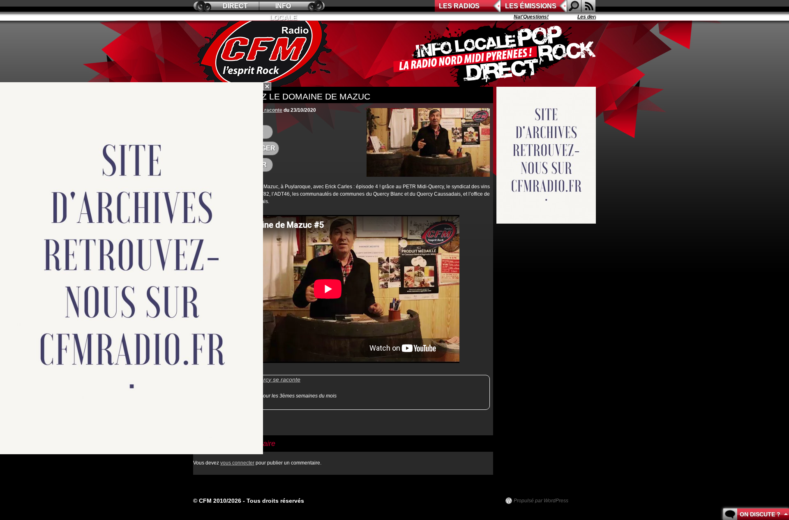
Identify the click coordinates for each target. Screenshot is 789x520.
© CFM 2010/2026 (217, 500)
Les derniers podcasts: (592, 17)
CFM (264, 54)
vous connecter (237, 463)
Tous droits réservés (275, 500)
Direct (235, 5)
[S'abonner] (588, 6)
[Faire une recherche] (574, 6)
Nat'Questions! (519, 17)
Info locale (283, 7)
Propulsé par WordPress (541, 501)
